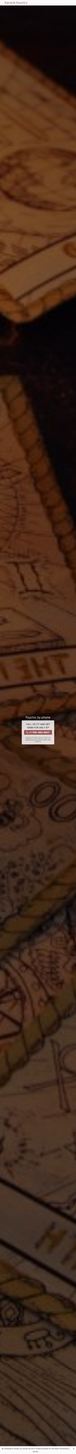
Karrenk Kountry (16, 2)
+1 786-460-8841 (38, 732)
